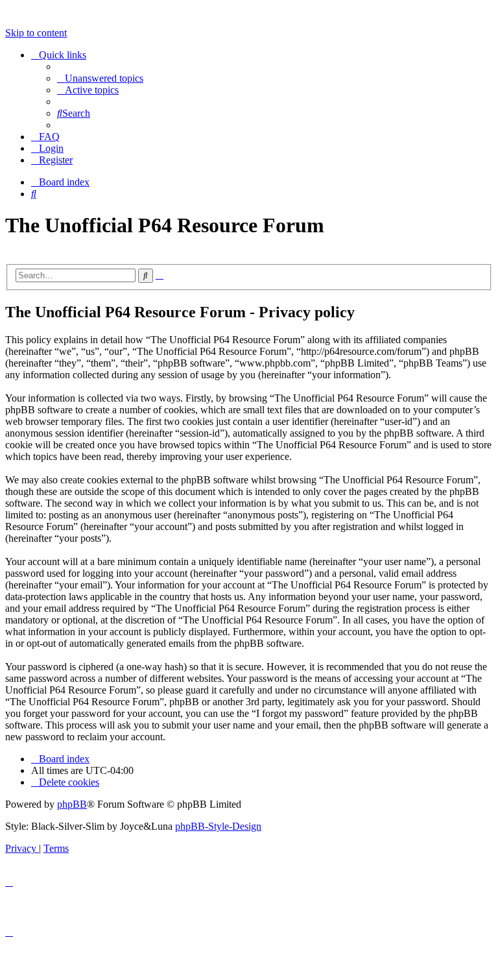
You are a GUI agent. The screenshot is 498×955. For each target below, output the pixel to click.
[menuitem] (100, 78)
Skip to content (36, 32)
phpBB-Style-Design (218, 826)
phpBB (72, 804)
